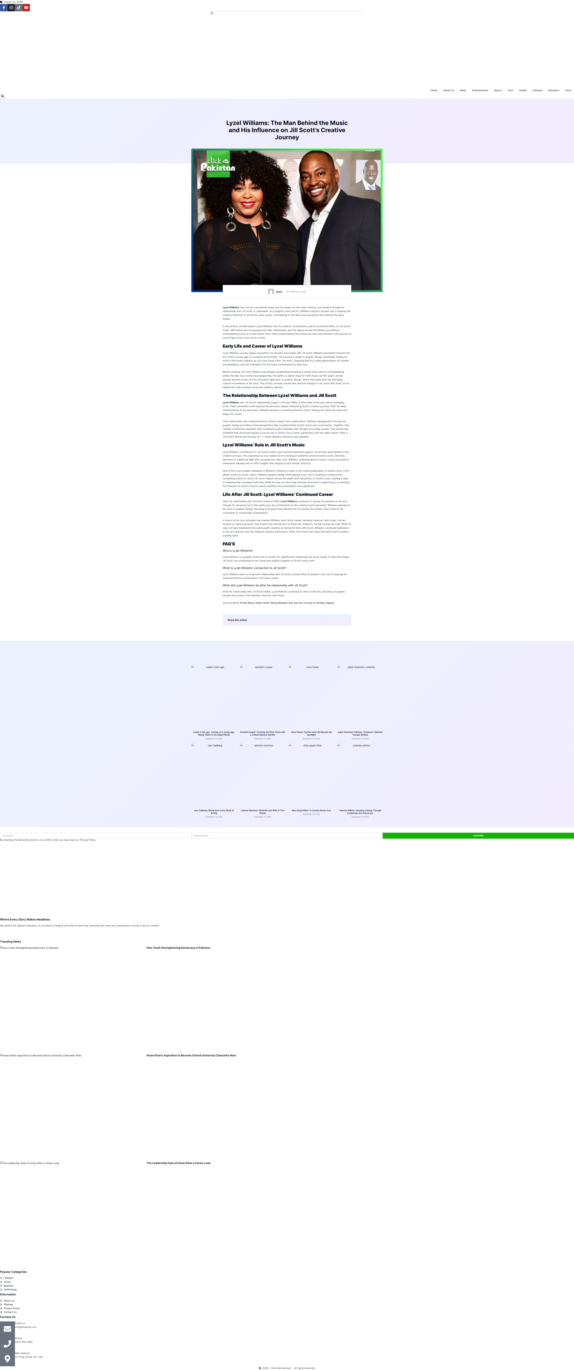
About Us (448, 90)
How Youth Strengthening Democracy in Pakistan (178, 947)
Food (568, 90)
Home (434, 90)
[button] (2, 96)
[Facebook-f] (3, 7)
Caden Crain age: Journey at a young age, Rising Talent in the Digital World (214, 733)
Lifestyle (537, 90)
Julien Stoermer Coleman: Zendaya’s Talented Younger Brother (360, 733)
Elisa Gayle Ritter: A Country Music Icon (311, 810)
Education (553, 90)
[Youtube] (26, 7)
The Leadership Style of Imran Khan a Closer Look (178, 1163)
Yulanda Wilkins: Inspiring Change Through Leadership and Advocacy (360, 811)
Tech (510, 90)
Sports (498, 90)
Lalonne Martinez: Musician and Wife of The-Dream (263, 811)
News (463, 90)
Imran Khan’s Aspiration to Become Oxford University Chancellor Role (191, 1055)
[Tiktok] (18, 7)
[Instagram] (11, 7)
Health (522, 90)
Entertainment (480, 90)
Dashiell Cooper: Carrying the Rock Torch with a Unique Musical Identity (262, 733)
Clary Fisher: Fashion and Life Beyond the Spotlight (311, 733)
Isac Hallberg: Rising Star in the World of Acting (214, 811)
